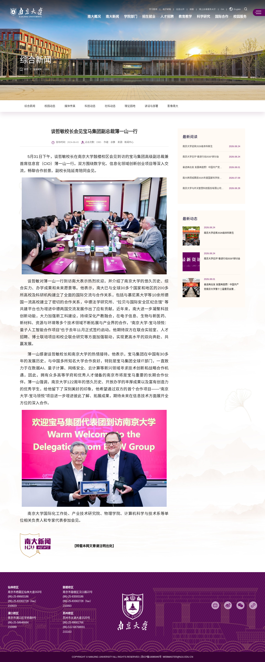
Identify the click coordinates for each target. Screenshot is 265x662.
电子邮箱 (167, 9)
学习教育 (153, 9)
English (237, 9)
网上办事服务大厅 (207, 9)
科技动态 (90, 106)
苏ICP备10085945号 (151, 657)
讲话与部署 (151, 106)
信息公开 (180, 9)
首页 (26, 69)
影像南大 (172, 106)
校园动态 (50, 106)
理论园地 (130, 106)
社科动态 (110, 106)
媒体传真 (70, 106)
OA (222, 9)
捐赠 (192, 9)
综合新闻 (37, 69)
